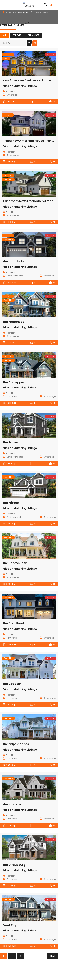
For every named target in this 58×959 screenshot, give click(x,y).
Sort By (6, 43)
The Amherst (11, 804)
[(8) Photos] (22, 908)
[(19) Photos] (22, 244)
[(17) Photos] (22, 123)
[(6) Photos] (22, 485)
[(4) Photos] (22, 666)
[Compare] (36, 63)
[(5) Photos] (22, 184)
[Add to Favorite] (29, 63)
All (4, 35)
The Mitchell (11, 503)
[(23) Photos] (22, 63)
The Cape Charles (15, 744)
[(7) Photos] (22, 304)
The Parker (10, 442)
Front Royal (10, 925)
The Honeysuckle (15, 563)
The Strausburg (13, 865)
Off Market (33, 35)
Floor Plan (10, 91)
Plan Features (22, 12)
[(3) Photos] (22, 425)
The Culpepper (13, 382)
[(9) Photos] (22, 546)
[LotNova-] (29, 4)
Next (52, 956)
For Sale (17, 35)
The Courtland (13, 623)
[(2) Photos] (22, 847)
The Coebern (11, 684)
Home (8, 12)
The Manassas (13, 322)
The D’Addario (13, 261)
